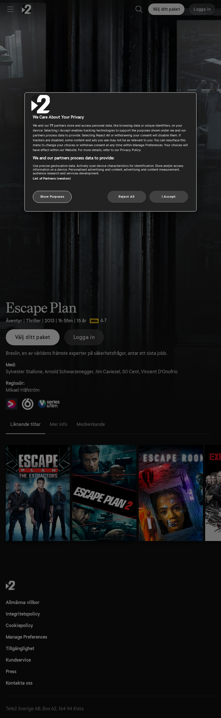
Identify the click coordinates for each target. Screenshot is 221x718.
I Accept (169, 197)
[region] (110, 152)
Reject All (127, 197)
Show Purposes (52, 197)
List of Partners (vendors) (52, 178)
